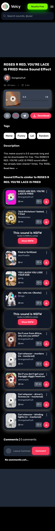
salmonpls (23, 379)
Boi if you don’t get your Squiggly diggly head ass (31, 375)
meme (9, 135)
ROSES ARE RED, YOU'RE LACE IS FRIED (31, 192)
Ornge (21, 296)
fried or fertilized (27, 252)
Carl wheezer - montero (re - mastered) (31, 354)
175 (39, 384)
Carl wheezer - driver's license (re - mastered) (30, 395)
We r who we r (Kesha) (29, 293)
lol (32, 135)
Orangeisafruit (25, 197)
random (44, 135)
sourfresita (23, 255)
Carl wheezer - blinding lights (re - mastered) (30, 415)
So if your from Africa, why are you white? (30, 334)
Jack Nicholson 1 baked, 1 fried (31, 212)
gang (20, 278)
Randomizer (24, 217)
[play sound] (13, 98)
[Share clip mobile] (25, 116)
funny (21, 135)
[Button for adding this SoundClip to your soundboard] (7, 116)
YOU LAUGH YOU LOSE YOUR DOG (30, 273)
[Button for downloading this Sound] (46, 202)
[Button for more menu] (46, 191)
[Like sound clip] (15, 116)
